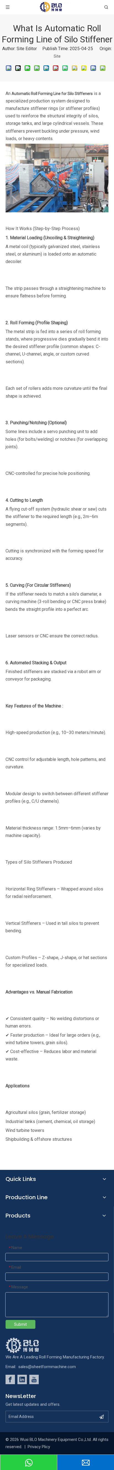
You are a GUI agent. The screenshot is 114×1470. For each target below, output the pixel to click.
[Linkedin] (22, 1379)
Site (57, 56)
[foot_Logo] (31, 1345)
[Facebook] (10, 1379)
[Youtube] (34, 1379)
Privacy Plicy (39, 1446)
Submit (20, 1324)
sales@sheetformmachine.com (47, 1366)
